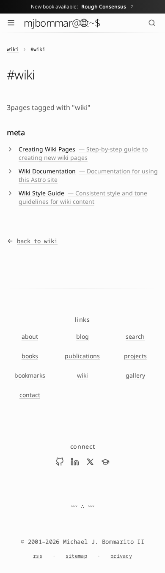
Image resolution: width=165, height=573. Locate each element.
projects (135, 356)
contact (29, 395)
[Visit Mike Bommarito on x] (90, 462)
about (30, 336)
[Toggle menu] (11, 22)
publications (82, 356)
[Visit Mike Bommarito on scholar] (105, 462)
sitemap (76, 556)
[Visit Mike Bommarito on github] (59, 462)
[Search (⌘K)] (152, 22)
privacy (121, 556)
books (30, 356)
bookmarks (29, 375)
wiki (13, 49)
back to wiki (37, 241)
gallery (135, 375)
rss (37, 556)
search (135, 336)
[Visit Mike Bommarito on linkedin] (75, 462)
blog (82, 336)
